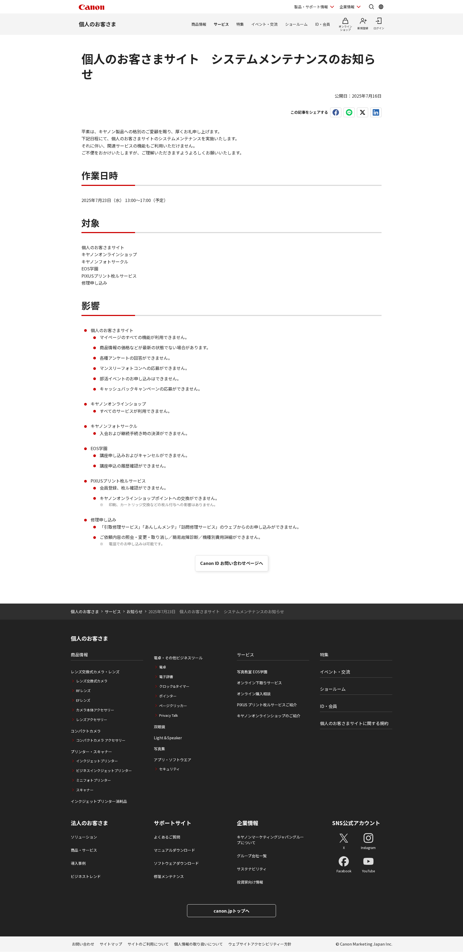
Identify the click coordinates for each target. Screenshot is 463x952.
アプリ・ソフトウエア (172, 759)
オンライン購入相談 (254, 693)
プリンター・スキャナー (91, 751)
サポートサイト (172, 823)
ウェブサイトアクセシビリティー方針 (260, 944)
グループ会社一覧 (252, 855)
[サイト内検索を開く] (371, 6)
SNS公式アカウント (356, 823)
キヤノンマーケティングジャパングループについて (270, 839)
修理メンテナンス (169, 876)
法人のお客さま (89, 823)
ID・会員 (322, 24)
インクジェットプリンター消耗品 (99, 801)
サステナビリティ (252, 869)
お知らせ (134, 611)
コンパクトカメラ (86, 731)
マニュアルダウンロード (174, 850)
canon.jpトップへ (231, 910)
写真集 (159, 748)
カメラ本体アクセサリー (95, 709)
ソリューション (84, 837)
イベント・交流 (264, 24)
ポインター (168, 696)
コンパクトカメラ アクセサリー (100, 740)
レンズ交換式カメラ (91, 680)
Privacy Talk (168, 715)
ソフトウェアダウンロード (176, 863)
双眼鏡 (159, 726)
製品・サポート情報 (311, 6)
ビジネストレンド (86, 876)
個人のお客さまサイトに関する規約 (354, 723)
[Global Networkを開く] (381, 6)
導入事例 (78, 863)
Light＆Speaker (168, 737)
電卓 (162, 667)
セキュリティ (169, 768)
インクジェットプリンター (97, 760)
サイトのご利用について (148, 944)
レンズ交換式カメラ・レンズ (95, 671)
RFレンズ (83, 690)
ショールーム (296, 24)
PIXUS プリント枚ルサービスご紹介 (267, 704)
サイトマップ (111, 944)
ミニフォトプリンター (93, 780)
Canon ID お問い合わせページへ (231, 563)
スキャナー (85, 789)
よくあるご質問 (167, 837)
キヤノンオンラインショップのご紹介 (268, 715)
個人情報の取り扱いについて (198, 944)
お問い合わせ (83, 944)
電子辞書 (166, 676)
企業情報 (346, 6)
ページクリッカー (173, 705)
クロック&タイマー (174, 686)
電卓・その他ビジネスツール (178, 657)
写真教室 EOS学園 (252, 671)
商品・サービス (84, 850)
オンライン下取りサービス (259, 682)
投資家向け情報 (250, 882)
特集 (240, 24)
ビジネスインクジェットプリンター (104, 770)
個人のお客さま (97, 24)
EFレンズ (83, 700)
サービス (221, 24)
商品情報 (198, 24)
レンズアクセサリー (91, 719)
